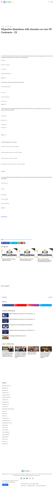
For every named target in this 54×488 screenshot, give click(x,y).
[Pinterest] (22, 243)
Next (50, 297)
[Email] (24, 243)
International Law (6, 420)
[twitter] (46, 305)
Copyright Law (5, 402)
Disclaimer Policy (31, 485)
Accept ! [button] (5, 484)
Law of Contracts (8, 26)
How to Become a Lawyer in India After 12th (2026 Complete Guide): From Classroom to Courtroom (7, 354)
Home (2, 26)
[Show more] (27, 243)
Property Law (5, 443)
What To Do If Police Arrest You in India (32, 353)
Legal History (5, 436)
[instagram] (33, 305)
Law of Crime (5, 429)
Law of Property (5, 434)
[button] (1, 2)
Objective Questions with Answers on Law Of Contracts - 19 (22, 313)
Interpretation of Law (7, 422)
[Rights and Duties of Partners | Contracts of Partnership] (27, 252)
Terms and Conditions (41, 485)
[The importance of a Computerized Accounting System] (5, 326)
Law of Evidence (5, 432)
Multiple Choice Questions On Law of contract (22, 239)
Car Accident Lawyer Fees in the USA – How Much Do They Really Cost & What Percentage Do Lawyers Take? (20, 355)
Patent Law (4, 441)
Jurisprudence (5, 425)
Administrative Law (6, 385)
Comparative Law (6, 395)
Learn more (12, 482)
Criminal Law (5, 406)
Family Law (4, 413)
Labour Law (5, 427)
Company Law (5, 392)
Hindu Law (4, 415)
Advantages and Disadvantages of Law (17, 335)
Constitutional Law (6, 397)
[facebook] (8, 305)
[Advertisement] (27, 15)
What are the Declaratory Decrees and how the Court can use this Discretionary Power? (44, 260)
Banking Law (5, 388)
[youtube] (21, 305)
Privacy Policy (23, 485)
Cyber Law (4, 411)
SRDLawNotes (36, 483)
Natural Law (5, 439)
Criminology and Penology (8, 408)
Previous (4, 297)
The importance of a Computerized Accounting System (20, 324)
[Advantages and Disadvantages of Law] (5, 337)
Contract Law (5, 399)
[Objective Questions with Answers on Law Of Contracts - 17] (5, 332)
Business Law (5, 390)
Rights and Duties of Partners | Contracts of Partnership (26, 259)
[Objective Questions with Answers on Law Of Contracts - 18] (5, 321)
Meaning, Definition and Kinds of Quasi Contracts (8, 259)
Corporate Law (5, 404)
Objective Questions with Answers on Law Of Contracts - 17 (22, 330)
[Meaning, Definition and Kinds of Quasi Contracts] (9, 252)
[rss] (33, 478)
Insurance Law (5, 418)
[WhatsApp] (19, 243)
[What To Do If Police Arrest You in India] (33, 349)
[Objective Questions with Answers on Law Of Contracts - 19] (5, 315)
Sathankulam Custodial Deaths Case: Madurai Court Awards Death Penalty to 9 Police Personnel (45, 355)
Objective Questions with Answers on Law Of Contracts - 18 (22, 319)
